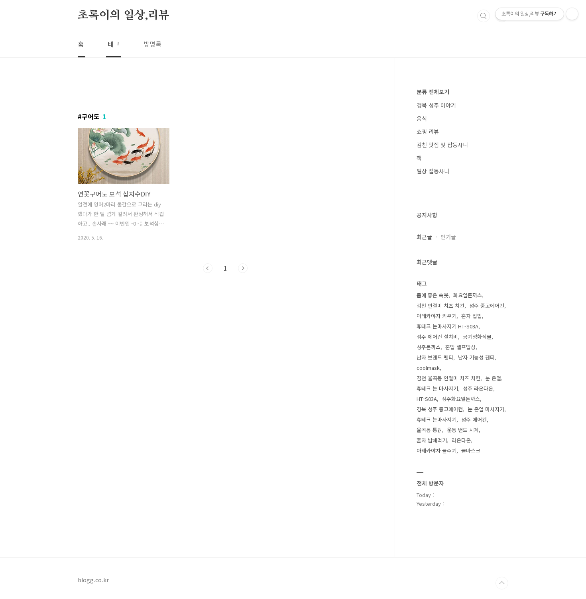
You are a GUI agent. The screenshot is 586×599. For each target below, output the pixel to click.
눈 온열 (493, 378)
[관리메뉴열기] (572, 14)
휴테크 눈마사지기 (436, 419)
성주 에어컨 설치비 (437, 336)
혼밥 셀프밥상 (460, 347)
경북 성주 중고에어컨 (440, 409)
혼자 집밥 (471, 316)
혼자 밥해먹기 (432, 440)
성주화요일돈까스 (461, 399)
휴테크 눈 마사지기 (437, 388)
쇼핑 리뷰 (428, 132)
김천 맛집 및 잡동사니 (442, 145)
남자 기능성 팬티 (476, 357)
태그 (114, 44)
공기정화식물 (477, 336)
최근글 (424, 237)
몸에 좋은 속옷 (432, 295)
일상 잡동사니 (433, 171)
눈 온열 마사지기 (486, 409)
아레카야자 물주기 (436, 450)
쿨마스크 (470, 450)
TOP (502, 583)
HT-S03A (427, 399)
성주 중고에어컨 (486, 305)
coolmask (428, 367)
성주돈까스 (428, 347)
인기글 (448, 237)
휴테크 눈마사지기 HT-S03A (447, 326)
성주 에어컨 (474, 419)
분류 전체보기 (433, 92)
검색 (484, 16)
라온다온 (461, 440)
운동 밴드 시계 (463, 430)
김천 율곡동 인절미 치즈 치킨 (448, 378)
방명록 (152, 44)
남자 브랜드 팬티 (435, 357)
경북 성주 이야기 (436, 105)
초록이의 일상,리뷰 (123, 15)
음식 (422, 118)
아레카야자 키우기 (436, 316)
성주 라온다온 (478, 388)
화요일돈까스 (467, 295)
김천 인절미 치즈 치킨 (440, 305)
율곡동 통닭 (429, 430)
